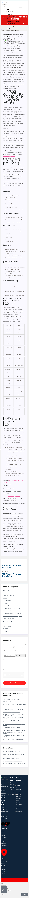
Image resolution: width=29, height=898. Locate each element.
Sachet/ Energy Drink (11, 30)
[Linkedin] (8, 824)
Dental (5, 598)
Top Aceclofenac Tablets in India (11, 751)
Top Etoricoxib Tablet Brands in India (12, 761)
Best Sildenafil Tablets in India (11, 758)
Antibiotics (9, 14)
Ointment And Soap (11, 23)
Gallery (8, 34)
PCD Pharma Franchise (11, 33)
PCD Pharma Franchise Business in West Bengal (13, 736)
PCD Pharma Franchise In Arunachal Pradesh (12, 733)
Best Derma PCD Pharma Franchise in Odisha (13, 718)
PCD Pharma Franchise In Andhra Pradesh (14, 706)
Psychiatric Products (11, 25)
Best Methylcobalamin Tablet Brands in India (13, 755)
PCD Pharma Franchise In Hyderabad (12, 701)
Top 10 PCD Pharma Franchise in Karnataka (14, 704)
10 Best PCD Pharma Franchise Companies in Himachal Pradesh (14, 715)
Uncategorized (7, 631)
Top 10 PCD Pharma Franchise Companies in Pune (14, 725)
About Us (8, 9)
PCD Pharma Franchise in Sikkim (11, 712)
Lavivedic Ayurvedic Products (13, 21)
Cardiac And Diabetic (11, 16)
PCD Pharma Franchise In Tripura (11, 727)
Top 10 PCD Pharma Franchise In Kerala (13, 739)
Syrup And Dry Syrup (11, 26)
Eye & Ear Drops (10, 18)
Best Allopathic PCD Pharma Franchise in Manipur (14, 721)
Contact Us (8, 38)
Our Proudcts (9, 11)
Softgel (8, 28)
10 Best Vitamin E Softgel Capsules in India (14, 763)
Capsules (5, 592)
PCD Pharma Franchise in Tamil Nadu (13, 709)
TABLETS (5, 628)
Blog (7, 36)
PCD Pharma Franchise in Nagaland (12, 616)
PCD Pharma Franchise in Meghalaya (12, 613)
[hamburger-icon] (20, 7)
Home (7, 8)
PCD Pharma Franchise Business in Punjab (14, 730)
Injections (9, 19)
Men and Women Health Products (12, 608)
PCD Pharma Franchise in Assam (11, 699)
